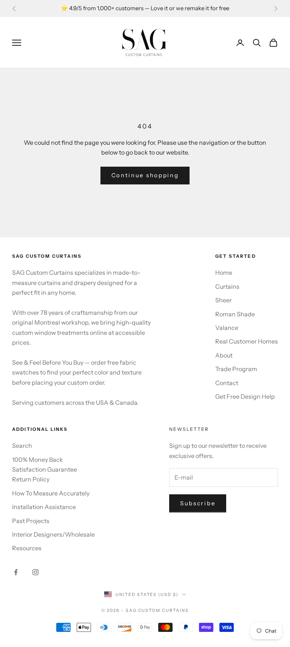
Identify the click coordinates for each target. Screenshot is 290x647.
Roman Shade (235, 314)
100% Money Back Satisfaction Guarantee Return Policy (44, 469)
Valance (226, 327)
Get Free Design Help (245, 396)
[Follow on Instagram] (35, 572)
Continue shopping (145, 175)
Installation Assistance (44, 507)
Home (223, 272)
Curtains (227, 286)
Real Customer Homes (246, 341)
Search (22, 445)
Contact (226, 383)
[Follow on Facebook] (16, 572)
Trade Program (236, 369)
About (224, 355)
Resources (27, 548)
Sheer (223, 300)
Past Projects (30, 521)
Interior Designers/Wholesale (53, 534)
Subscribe (197, 503)
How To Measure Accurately (50, 493)
